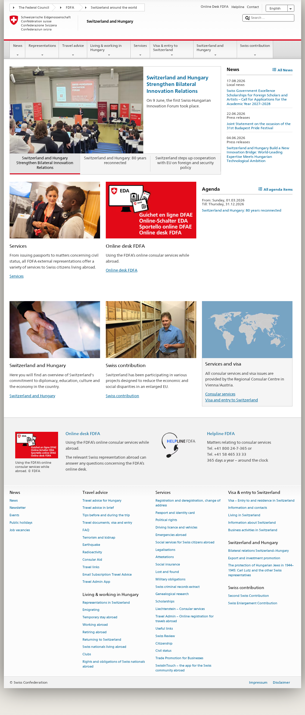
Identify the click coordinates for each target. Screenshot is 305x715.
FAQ (86, 530)
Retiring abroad (95, 632)
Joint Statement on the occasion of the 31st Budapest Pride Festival (259, 125)
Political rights (166, 520)
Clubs (87, 655)
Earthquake (91, 545)
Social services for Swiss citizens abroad (184, 542)
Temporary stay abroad (100, 618)
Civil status (163, 651)
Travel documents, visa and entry (107, 523)
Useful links (164, 629)
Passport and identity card (175, 513)
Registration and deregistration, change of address (187, 503)
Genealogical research (172, 594)
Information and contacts (247, 508)
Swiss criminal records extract (177, 587)
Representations (42, 45)
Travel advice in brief (98, 508)
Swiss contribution (255, 45)
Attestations (164, 557)
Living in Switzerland (244, 515)
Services (140, 45)
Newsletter (18, 508)
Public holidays (21, 523)
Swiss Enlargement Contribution (252, 603)
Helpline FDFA (221, 433)
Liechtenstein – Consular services (180, 609)
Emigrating (91, 610)
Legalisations (165, 550)
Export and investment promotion (254, 558)
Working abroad (95, 625)
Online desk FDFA (121, 270)
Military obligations (170, 579)
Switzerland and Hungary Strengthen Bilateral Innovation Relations (177, 84)
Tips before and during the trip (106, 515)
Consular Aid (92, 560)
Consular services (220, 394)
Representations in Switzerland (106, 603)
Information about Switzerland (252, 523)
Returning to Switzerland (102, 640)
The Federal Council (34, 8)
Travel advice (73, 45)
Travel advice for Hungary (102, 501)
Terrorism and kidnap (99, 538)
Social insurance (167, 565)
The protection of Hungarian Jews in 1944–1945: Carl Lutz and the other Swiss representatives (261, 570)
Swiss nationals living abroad (104, 647)
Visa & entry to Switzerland (165, 47)
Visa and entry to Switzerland (231, 399)
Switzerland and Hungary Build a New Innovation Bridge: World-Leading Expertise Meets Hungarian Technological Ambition (258, 154)
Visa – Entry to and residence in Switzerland (261, 501)
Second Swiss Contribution (248, 596)
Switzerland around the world (114, 8)
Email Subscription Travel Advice (107, 575)
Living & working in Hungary (106, 47)
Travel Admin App (96, 582)
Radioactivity (92, 552)
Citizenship (163, 643)
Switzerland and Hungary (210, 47)
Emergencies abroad (170, 535)
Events (14, 515)
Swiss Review (165, 636)
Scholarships (164, 602)
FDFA (70, 8)
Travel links (91, 567)
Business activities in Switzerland (252, 530)
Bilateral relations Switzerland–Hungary (258, 551)
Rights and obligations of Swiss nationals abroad (114, 664)
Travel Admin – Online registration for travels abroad (184, 618)
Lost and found (167, 572)
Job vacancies (20, 530)
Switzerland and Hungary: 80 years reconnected (241, 210)
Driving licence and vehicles (176, 528)
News (17, 45)
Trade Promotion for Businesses (179, 658)
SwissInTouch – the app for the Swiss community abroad (183, 668)
